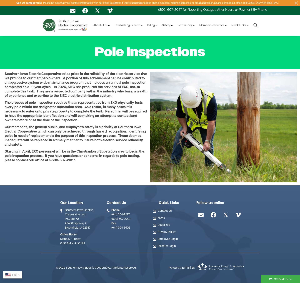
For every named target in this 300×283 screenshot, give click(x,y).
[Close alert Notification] (296, 3)
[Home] (65, 25)
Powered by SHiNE (182, 268)
